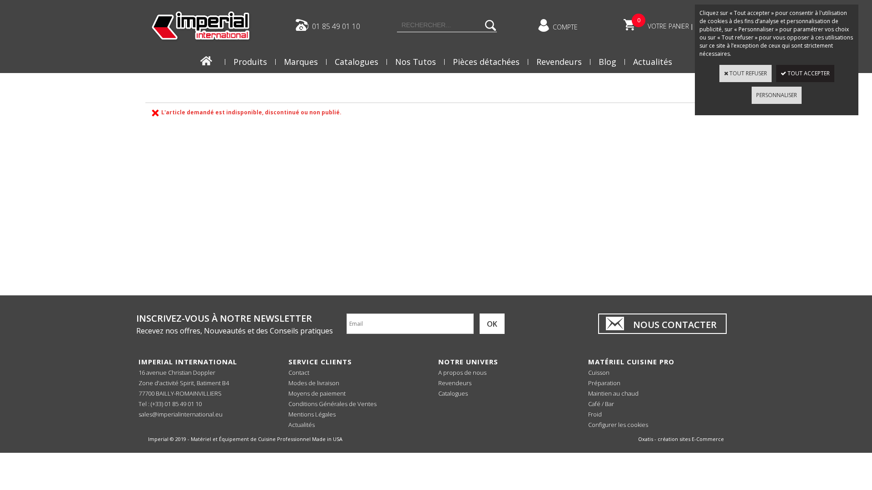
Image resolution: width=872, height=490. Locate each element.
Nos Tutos (415, 61)
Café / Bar (601, 404)
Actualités (652, 61)
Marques (301, 61)
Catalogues (356, 61)
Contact (298, 372)
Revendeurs (559, 61)
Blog (607, 61)
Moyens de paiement (317, 393)
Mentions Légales (312, 414)
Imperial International (188, 361)
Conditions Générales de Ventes (332, 404)
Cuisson (598, 372)
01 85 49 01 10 (336, 26)
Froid (595, 414)
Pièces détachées (486, 61)
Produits (250, 61)
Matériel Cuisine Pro (631, 361)
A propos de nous (462, 372)
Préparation (604, 383)
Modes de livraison (313, 383)
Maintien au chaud (613, 393)
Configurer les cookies (618, 425)
